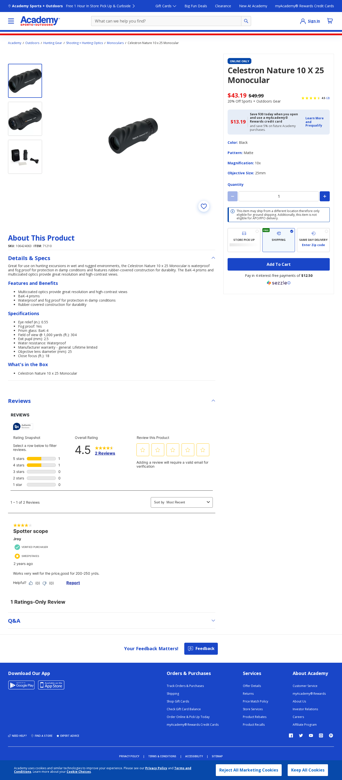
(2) (328, 98)
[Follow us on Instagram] (321, 735)
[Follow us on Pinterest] (331, 735)
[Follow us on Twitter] (301, 735)
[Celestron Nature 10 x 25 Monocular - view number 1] (25, 81)
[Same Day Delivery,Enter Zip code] (313, 240)
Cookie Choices (79, 771)
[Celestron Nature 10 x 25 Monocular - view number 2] (25, 119)
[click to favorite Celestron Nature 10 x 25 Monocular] (203, 206)
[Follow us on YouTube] (311, 735)
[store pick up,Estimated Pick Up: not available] (244, 240)
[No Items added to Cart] (330, 21)
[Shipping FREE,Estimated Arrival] (279, 240)
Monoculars (115, 43)
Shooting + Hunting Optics (84, 43)
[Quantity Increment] (325, 196)
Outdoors (32, 43)
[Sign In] (303, 21)
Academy (14, 43)
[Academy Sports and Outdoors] (40, 21)
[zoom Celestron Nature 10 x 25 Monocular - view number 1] (133, 136)
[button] (316, 122)
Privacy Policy (156, 768)
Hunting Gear (52, 43)
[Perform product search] (246, 21)
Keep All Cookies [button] (307, 770)
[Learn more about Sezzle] (279, 283)
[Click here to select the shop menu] (11, 21)
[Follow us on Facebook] (291, 735)
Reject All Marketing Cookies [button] (248, 770)
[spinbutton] (279, 196)
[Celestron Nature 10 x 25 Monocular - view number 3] (25, 157)
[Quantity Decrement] (233, 196)
